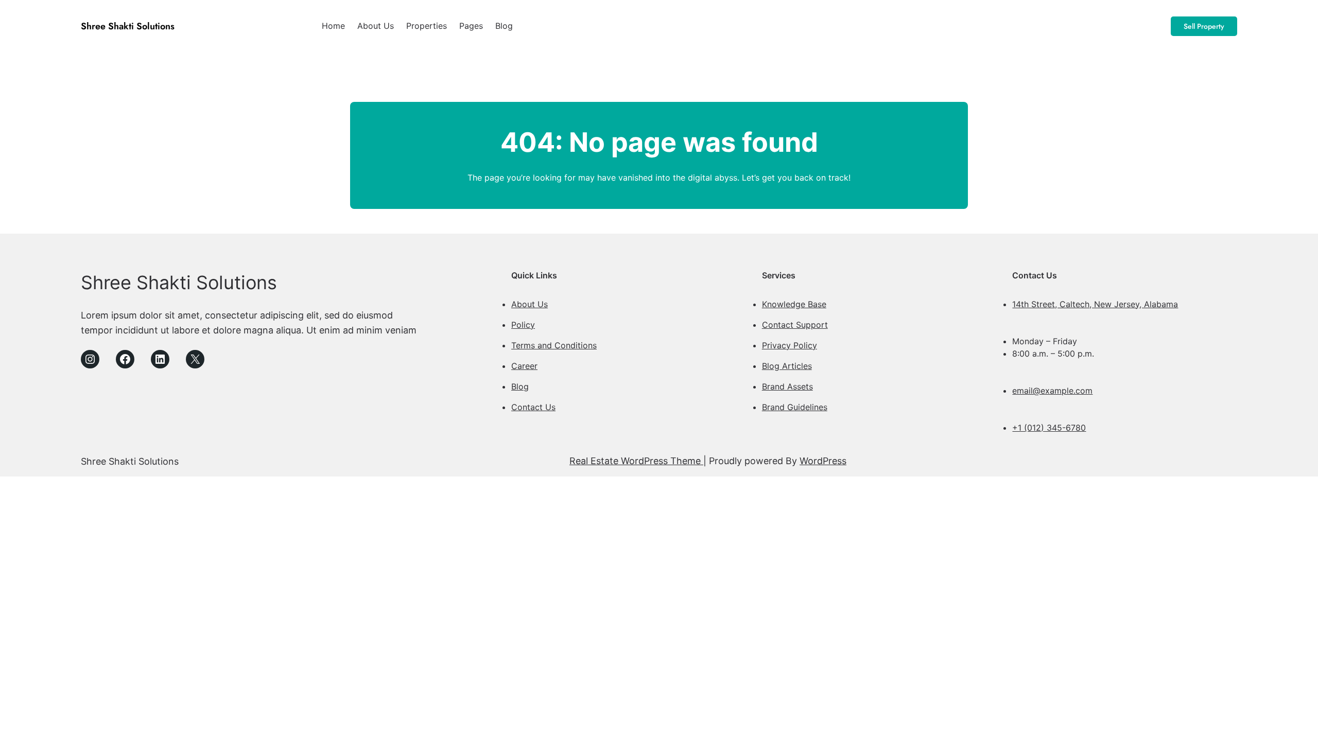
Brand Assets (787, 386)
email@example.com (1052, 390)
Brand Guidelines (794, 407)
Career (524, 366)
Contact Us (533, 407)
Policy (523, 325)
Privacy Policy (789, 345)
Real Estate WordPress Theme (636, 460)
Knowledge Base (794, 304)
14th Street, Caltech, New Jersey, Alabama (1095, 304)
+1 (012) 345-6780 (1049, 427)
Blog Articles (787, 366)
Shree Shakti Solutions (128, 26)
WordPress (823, 460)
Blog (520, 386)
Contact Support (795, 325)
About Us (529, 304)
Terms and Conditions (554, 345)
